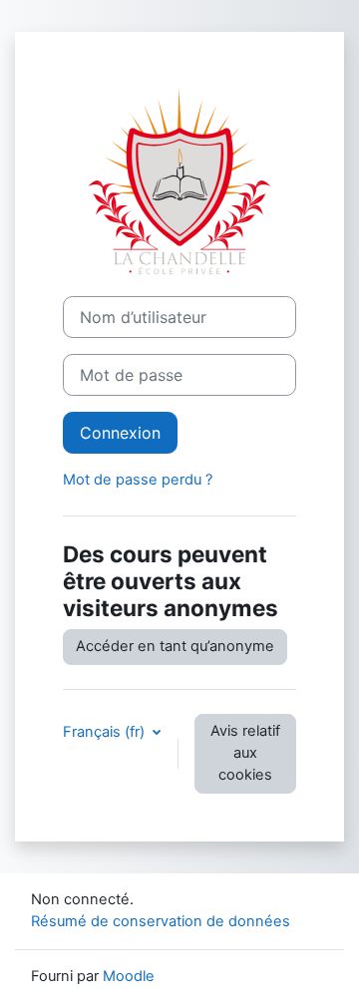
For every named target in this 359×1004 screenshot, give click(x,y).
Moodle (129, 976)
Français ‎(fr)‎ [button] (106, 732)
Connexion (120, 433)
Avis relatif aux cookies (245, 753)
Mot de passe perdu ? (137, 480)
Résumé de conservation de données (160, 921)
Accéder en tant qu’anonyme (175, 646)
